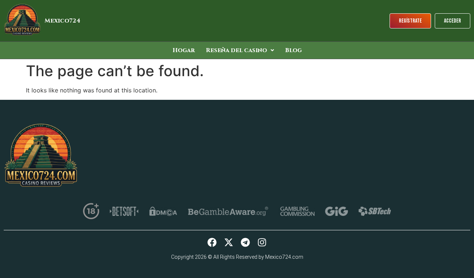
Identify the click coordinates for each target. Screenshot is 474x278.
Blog (293, 50)
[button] (240, 50)
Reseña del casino (236, 50)
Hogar (184, 50)
